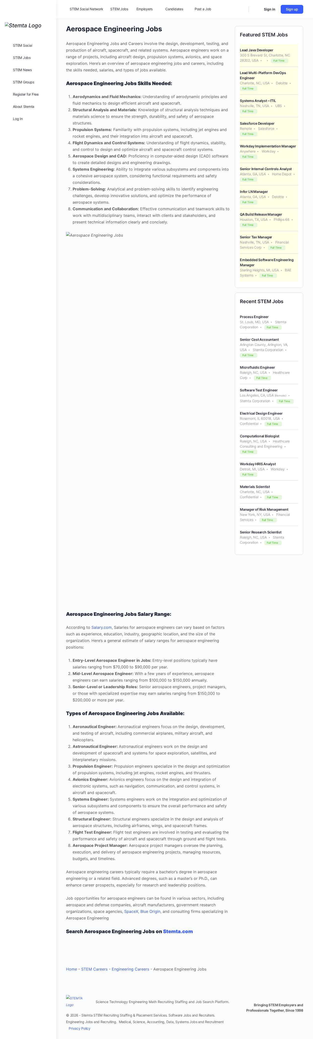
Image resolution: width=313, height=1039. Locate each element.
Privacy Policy (79, 1028)
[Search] (241, 9)
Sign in (269, 9)
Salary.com (101, 627)
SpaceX (131, 911)
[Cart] (256, 9)
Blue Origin (150, 911)
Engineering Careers (130, 969)
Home (71, 969)
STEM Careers (94, 969)
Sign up (292, 9)
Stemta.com (178, 931)
